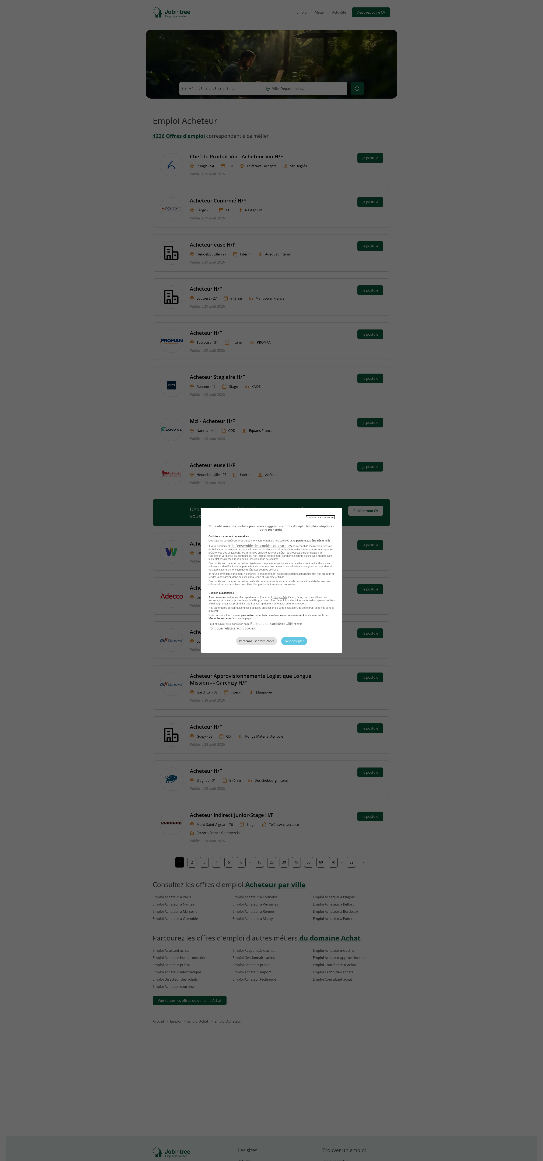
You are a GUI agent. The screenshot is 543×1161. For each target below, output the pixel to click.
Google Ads (280, 597)
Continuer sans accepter (320, 517)
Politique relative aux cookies (232, 628)
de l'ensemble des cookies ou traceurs (261, 545)
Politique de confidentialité (271, 623)
